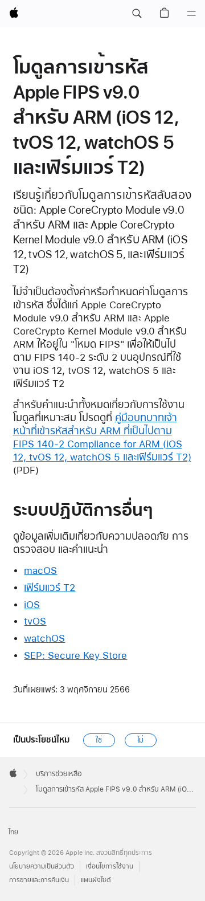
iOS (32, 604)
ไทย (13, 832)
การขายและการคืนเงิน (39, 880)
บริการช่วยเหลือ (59, 773)
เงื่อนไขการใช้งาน (109, 866)
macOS (40, 570)
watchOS (44, 638)
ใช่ (99, 740)
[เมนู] (191, 13)
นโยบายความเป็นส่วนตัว (41, 866)
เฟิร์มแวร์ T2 (49, 587)
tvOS (35, 621)
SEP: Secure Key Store (75, 655)
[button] (136, 13)
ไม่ (140, 740)
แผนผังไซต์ (96, 880)
